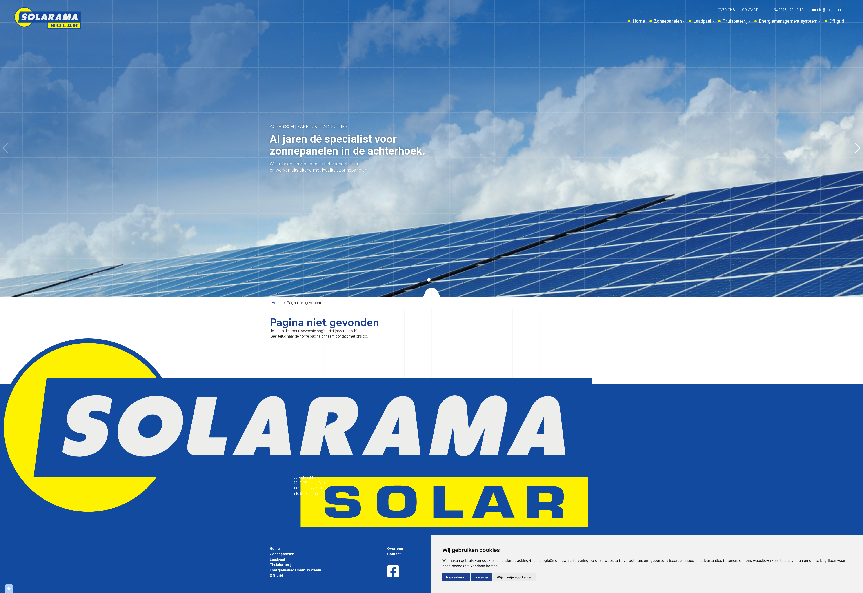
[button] (858, 148)
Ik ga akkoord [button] (456, 577)
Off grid (836, 21)
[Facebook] (393, 571)
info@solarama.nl (830, 10)
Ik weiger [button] (482, 577)
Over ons (726, 10)
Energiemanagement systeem (788, 21)
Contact (750, 10)
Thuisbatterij (735, 21)
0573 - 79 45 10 (790, 10)
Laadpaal (702, 21)
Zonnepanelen (668, 21)
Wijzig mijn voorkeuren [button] (515, 577)
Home (639, 21)
